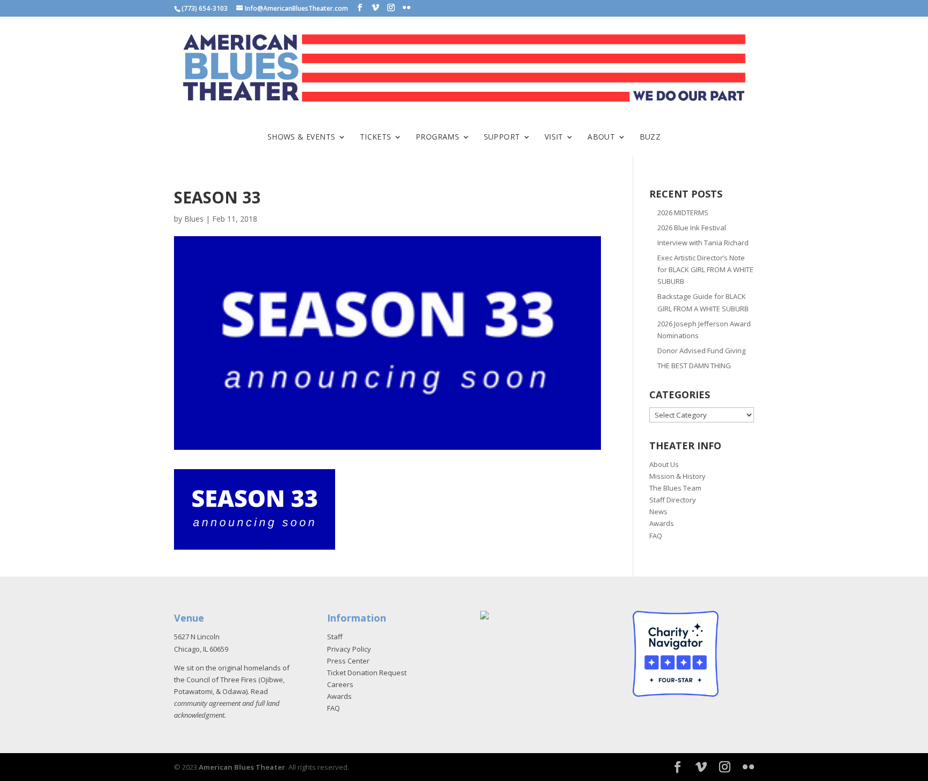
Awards (661, 523)
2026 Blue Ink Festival (691, 227)
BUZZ (650, 137)
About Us (664, 464)
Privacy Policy (349, 649)
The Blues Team (675, 488)
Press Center (348, 661)
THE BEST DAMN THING (694, 365)
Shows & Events (301, 137)
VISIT (554, 137)
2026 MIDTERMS (682, 212)
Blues (194, 219)
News (658, 511)
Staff (335, 636)
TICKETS (376, 137)
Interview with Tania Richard (703, 242)
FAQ (655, 536)
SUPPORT (502, 137)
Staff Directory (672, 500)
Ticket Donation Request (367, 672)
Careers (340, 684)
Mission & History (677, 476)
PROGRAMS (437, 137)
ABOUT (601, 137)
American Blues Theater (242, 767)
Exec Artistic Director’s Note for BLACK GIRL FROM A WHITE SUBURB (705, 269)
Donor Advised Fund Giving (701, 350)
